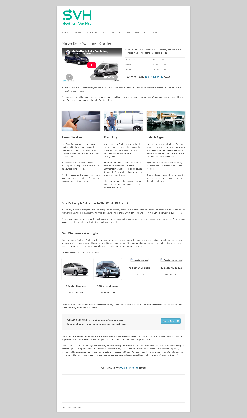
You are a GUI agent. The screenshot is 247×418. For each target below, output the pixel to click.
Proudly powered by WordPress (73, 407)
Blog (128, 32)
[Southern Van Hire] (77, 17)
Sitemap (154, 32)
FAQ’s (104, 32)
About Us (116, 32)
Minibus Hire (92, 32)
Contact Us (140, 32)
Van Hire (65, 32)
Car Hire (77, 32)
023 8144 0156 (153, 77)
